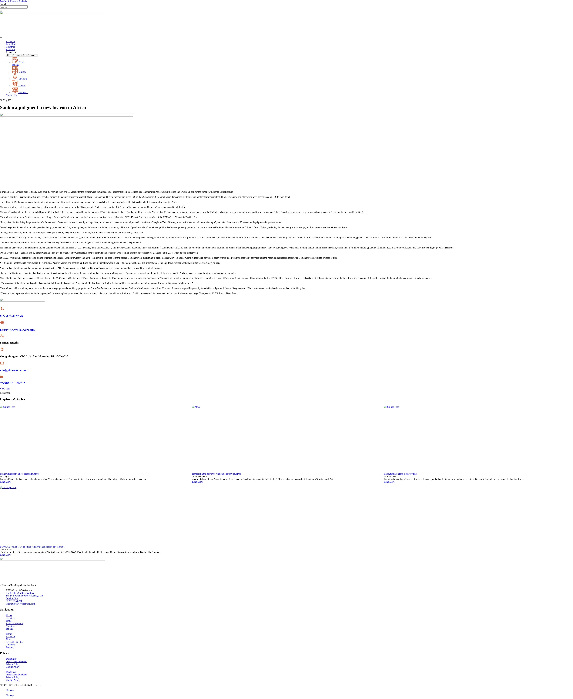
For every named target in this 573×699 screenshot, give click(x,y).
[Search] (1, 10)
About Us (10, 618)
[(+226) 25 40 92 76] (2, 310)
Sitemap (10, 690)
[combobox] (14, 7)
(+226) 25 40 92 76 (11, 316)
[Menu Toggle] (1, 37)
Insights (9, 629)
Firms (8, 620)
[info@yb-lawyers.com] (2, 364)
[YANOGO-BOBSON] (1, 377)
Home (9, 615)
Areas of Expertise (14, 623)
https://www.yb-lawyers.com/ (17, 329)
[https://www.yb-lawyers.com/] (2, 324)
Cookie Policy (12, 667)
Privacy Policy (13, 664)
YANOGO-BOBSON (13, 382)
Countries (10, 626)
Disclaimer (11, 659)
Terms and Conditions (16, 661)
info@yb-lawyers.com (13, 370)
